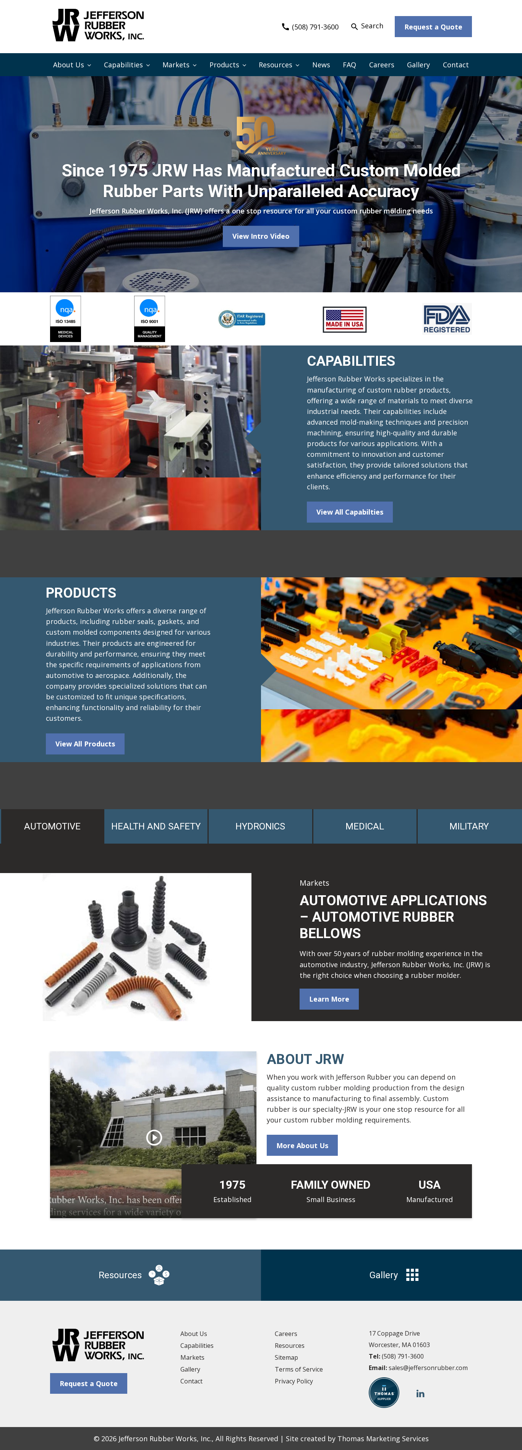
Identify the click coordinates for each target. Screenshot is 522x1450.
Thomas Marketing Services (383, 1438)
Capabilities (123, 64)
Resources (275, 64)
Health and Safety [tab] (156, 826)
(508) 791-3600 (403, 1356)
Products (224, 64)
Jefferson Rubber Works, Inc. (165, 1438)
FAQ (349, 64)
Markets (176, 64)
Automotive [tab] (52, 826)
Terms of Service (299, 1369)
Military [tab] (469, 826)
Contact (456, 64)
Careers (381, 64)
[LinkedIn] (421, 1393)
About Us (68, 64)
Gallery (418, 64)
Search (366, 26)
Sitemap (286, 1357)
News (321, 64)
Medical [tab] (364, 826)
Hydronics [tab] (260, 826)
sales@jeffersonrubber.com (428, 1368)
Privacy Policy (294, 1381)
